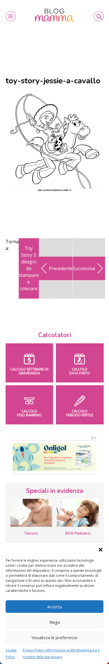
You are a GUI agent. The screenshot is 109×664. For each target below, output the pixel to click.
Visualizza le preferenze (54, 637)
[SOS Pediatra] (78, 513)
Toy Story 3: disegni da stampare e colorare (29, 268)
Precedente (61, 268)
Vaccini (31, 533)
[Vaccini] (31, 513)
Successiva (84, 268)
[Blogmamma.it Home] (54, 15)
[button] (100, 549)
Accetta (54, 606)
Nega (54, 622)
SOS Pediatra (77, 533)
